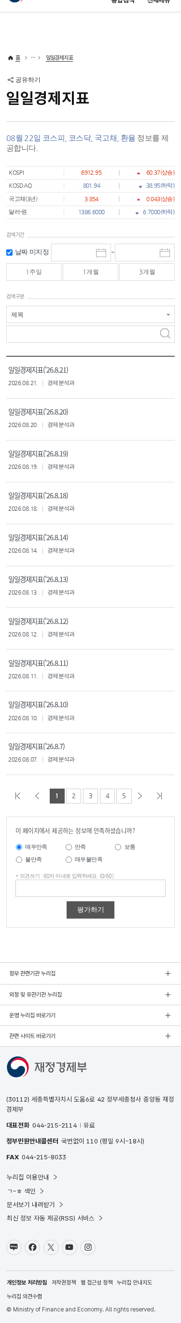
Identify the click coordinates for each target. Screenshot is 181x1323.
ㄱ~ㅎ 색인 (21, 1191)
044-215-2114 (54, 1125)
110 (92, 1141)
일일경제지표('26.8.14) (38, 537)
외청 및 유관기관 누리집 (35, 994)
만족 (80, 846)
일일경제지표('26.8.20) (38, 411)
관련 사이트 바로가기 (32, 1036)
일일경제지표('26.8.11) (38, 663)
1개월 (91, 271)
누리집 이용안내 (28, 1177)
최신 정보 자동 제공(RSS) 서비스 (51, 1218)
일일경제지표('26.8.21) (38, 369)
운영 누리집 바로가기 (32, 1015)
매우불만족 (88, 859)
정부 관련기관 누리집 (32, 973)
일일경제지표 (59, 57)
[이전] (39, 796)
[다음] (142, 796)
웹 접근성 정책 (96, 1282)
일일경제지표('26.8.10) (38, 704)
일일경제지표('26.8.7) (36, 746)
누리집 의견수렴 (24, 1296)
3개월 (147, 271)
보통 (130, 846)
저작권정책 (64, 1282)
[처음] (19, 796)
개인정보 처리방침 (27, 1282)
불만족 (33, 859)
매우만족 (36, 846)
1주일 (34, 271)
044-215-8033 (44, 1157)
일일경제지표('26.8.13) (38, 579)
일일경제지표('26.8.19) (38, 453)
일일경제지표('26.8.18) (38, 495)
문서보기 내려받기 (31, 1204)
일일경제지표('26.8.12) (38, 621)
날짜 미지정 (32, 252)
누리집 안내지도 (134, 1282)
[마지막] (161, 796)
